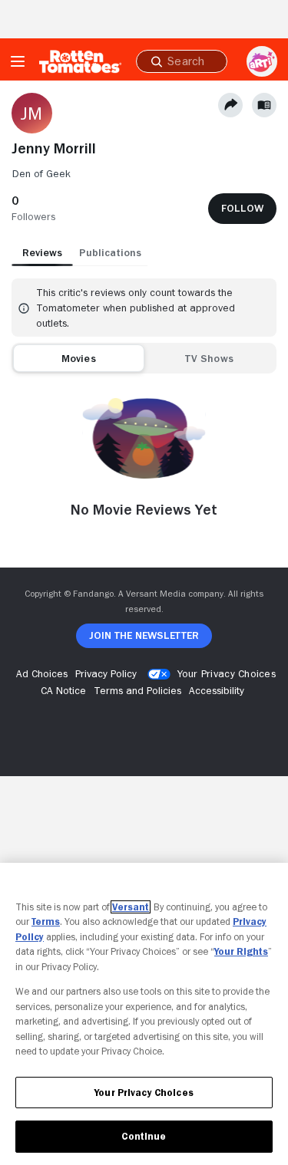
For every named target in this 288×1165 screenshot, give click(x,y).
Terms (45, 921)
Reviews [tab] (42, 252)
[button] (33, 208)
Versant (130, 907)
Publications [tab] (110, 252)
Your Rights (241, 951)
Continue (143, 1136)
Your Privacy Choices (226, 673)
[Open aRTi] (262, 61)
